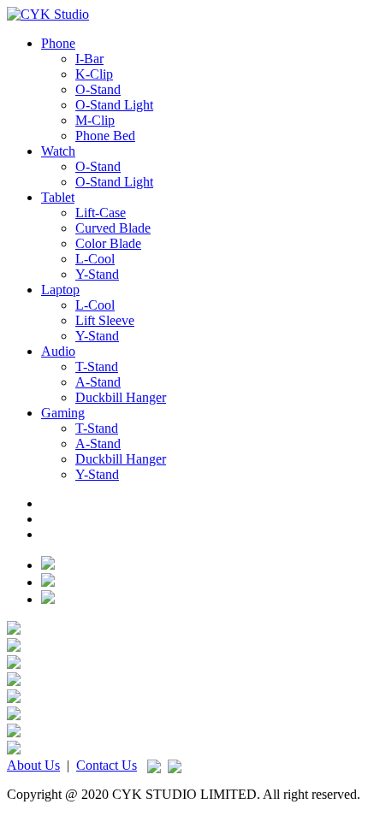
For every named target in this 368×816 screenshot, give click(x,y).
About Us (33, 765)
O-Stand (98, 89)
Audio (58, 351)
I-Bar (89, 58)
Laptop (60, 289)
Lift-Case (100, 212)
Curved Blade (113, 228)
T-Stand (96, 366)
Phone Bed (105, 135)
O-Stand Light (114, 105)
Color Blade (108, 243)
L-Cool (95, 258)
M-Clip (95, 120)
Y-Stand (97, 274)
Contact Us (106, 765)
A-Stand (98, 382)
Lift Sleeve (104, 320)
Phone (58, 43)
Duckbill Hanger (120, 397)
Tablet (57, 197)
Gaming (63, 412)
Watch (58, 151)
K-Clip (94, 74)
